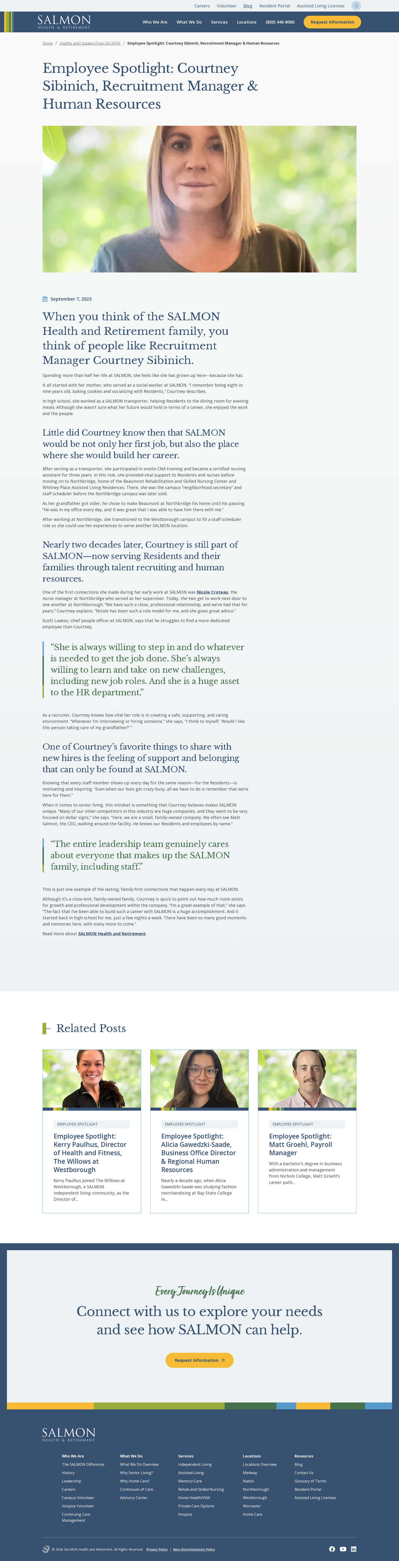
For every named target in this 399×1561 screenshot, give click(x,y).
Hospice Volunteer (78, 1506)
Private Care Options (196, 1506)
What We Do (189, 22)
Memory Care (190, 1481)
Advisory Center (134, 1497)
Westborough (255, 1497)
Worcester (252, 1506)
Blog (247, 6)
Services (219, 22)
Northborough (256, 1489)
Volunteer (226, 6)
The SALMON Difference (83, 1464)
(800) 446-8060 (280, 22)
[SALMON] (64, 22)
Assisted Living (191, 1472)
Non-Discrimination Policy (194, 1549)
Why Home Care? (135, 1481)
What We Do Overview (139, 1464)
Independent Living (195, 1464)
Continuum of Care (136, 1489)
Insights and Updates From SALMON (90, 43)
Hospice (185, 1514)
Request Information (332, 22)
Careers (202, 6)
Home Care (252, 1514)
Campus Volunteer (78, 1497)
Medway (250, 1472)
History (68, 1472)
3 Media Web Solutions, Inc (46, 1549)
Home (47, 43)
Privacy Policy (157, 1549)
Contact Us (304, 1472)
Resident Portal (274, 6)
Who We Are (155, 22)
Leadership (71, 1481)
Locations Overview (260, 1464)
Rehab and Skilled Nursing (201, 1489)
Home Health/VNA (194, 1497)
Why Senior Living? (136, 1472)
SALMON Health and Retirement (112, 933)
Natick (248, 1481)
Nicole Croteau (212, 592)
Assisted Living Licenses (321, 6)
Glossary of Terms (310, 1481)
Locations (247, 22)
